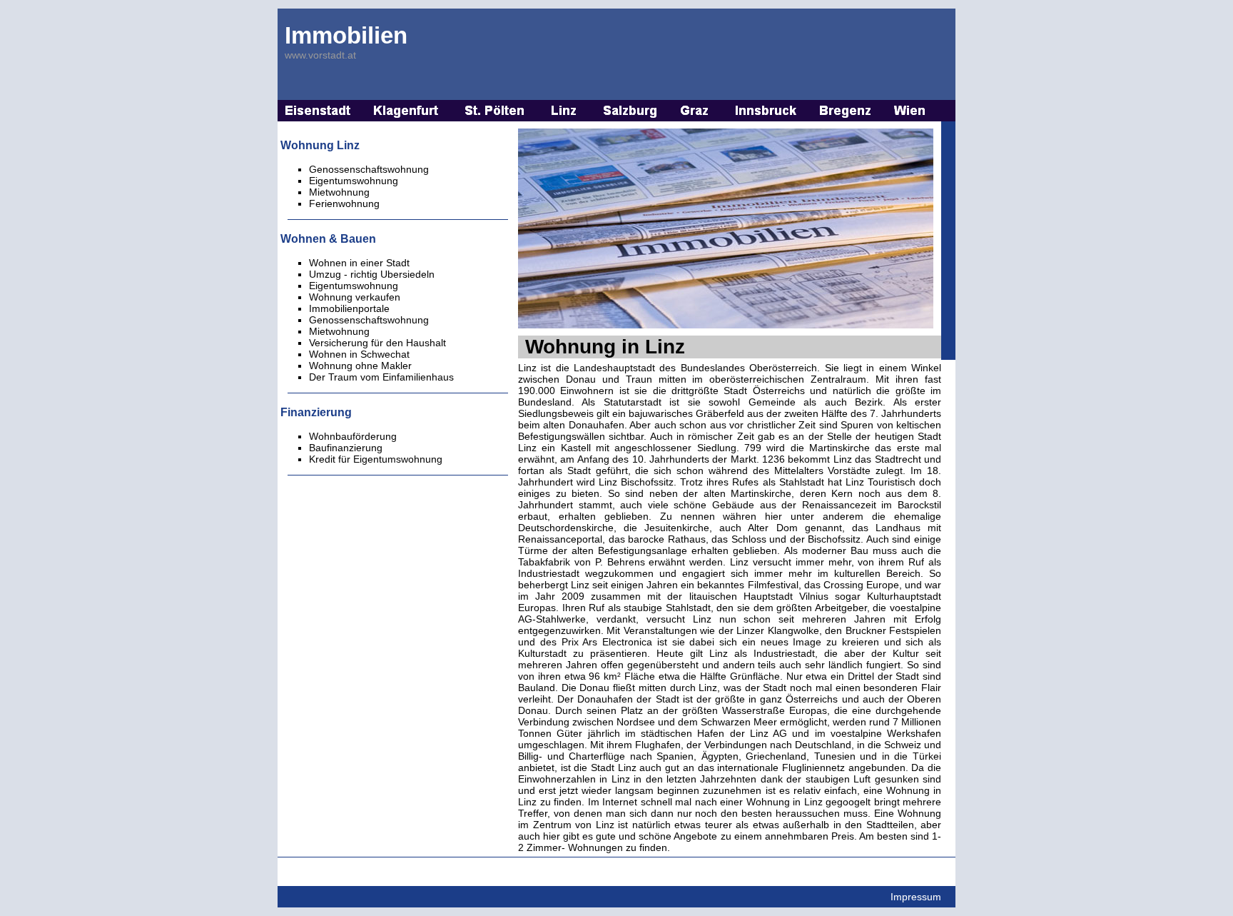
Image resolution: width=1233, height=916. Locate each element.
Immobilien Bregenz (846, 110)
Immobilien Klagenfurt (407, 110)
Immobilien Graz (696, 110)
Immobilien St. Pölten (495, 110)
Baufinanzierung (345, 447)
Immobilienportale (349, 308)
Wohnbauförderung (353, 436)
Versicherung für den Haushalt (377, 342)
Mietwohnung (339, 331)
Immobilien (346, 35)
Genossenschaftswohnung (369, 320)
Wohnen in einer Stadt (359, 262)
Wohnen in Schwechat (359, 354)
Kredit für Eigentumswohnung (375, 459)
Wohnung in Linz (605, 347)
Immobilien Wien (910, 110)
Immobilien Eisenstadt (318, 110)
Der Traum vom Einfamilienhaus (381, 377)
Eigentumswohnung (353, 285)
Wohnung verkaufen (354, 297)
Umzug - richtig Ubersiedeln (372, 274)
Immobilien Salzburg (630, 110)
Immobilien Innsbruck (766, 110)
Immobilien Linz (564, 110)
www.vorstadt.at (320, 55)
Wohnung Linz (320, 145)
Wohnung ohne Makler (360, 365)
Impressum (915, 896)
